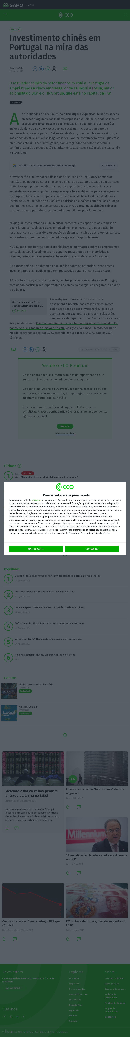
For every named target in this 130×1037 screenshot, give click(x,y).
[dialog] (65, 518)
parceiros (36, 500)
